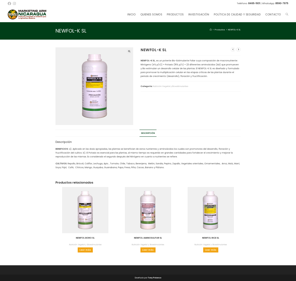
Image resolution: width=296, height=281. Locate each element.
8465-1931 (254, 3)
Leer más (85, 249)
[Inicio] (211, 29)
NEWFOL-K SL (234, 29)
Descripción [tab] (148, 133)
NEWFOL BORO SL (85, 237)
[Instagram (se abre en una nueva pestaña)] (14, 3)
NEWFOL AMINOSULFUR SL (148, 237)
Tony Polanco (154, 277)
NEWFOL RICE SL (210, 237)
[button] (129, 51)
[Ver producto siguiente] (238, 49)
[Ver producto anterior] (233, 49)
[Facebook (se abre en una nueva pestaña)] (10, 3)
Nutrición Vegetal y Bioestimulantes (170, 86)
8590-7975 (281, 3)
